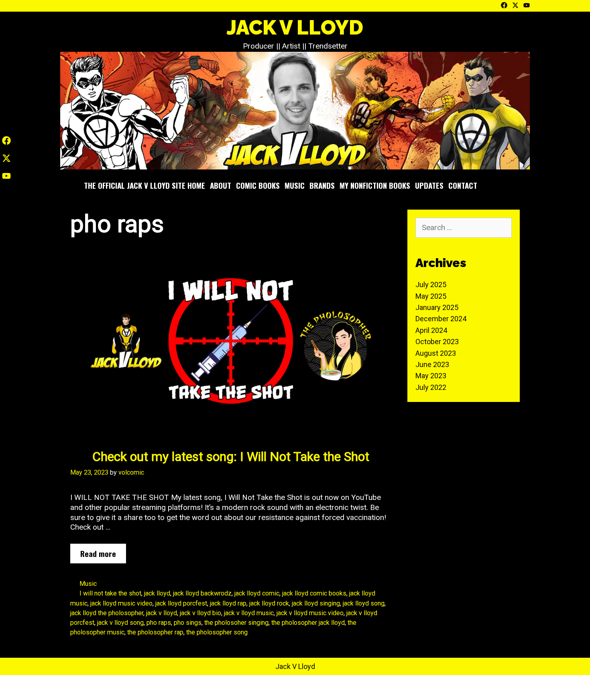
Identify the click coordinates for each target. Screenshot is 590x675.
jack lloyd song (364, 603)
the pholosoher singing (236, 622)
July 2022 (430, 387)
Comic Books (258, 185)
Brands (322, 185)
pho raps (158, 622)
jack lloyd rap (228, 603)
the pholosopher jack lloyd (308, 622)
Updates (429, 185)
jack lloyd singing (316, 603)
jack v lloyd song (120, 622)
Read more (101, 555)
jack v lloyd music (249, 613)
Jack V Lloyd (295, 27)
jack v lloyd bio (200, 613)
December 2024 (440, 318)
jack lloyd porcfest (181, 603)
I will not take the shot (110, 593)
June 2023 (432, 364)
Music (295, 185)
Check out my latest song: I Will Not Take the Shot (230, 456)
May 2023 (430, 375)
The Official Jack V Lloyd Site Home (144, 185)
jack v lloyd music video (310, 613)
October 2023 (437, 341)
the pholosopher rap (155, 632)
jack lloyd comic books (314, 593)
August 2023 (435, 353)
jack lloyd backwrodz (202, 593)
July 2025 (430, 284)
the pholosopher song (217, 632)
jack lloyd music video (121, 603)
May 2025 (430, 296)
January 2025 (436, 307)
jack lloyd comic (256, 593)
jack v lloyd (161, 613)
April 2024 (431, 330)
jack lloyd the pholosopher (106, 613)
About (220, 185)
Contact (462, 185)
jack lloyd (157, 593)
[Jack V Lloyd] (295, 110)
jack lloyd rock (269, 603)
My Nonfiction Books (375, 185)
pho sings (187, 622)
